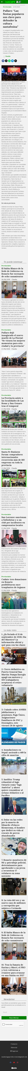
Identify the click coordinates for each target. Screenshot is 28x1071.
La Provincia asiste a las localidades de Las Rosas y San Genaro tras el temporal (12, 402)
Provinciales (7, 7)
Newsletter (9, 999)
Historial (14, 1047)
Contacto (14, 1044)
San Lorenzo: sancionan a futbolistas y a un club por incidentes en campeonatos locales (13, 521)
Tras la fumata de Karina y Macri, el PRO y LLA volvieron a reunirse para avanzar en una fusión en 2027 (13, 970)
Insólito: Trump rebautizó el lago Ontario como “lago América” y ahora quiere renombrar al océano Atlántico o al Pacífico (12, 787)
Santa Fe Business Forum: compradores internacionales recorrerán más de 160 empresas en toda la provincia (13, 458)
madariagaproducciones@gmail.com (14, 1057)
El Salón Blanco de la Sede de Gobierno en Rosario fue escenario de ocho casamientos (12, 272)
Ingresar (15, 1051)
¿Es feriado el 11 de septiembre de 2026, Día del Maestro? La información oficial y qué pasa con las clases (13, 639)
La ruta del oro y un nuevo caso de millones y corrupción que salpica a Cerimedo (13, 904)
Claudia (7, 56)
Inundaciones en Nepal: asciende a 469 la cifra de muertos (13, 752)
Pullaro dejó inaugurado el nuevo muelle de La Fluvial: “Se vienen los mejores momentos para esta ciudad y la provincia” (13, 339)
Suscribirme (14, 1018)
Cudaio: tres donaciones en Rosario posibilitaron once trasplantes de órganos (13, 583)
